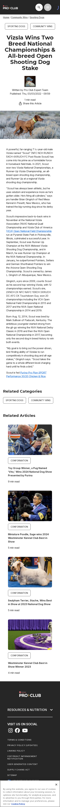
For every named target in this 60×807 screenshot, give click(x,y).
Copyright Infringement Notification (22, 757)
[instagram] (10, 731)
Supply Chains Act (18, 770)
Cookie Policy (18, 804)
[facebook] (17, 731)
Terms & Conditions (19, 740)
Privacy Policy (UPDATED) (22, 745)
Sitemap (12, 775)
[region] (30, 793)
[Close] (56, 784)
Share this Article (32, 103)
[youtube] (25, 731)
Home (6, 17)
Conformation (19, 460)
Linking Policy (16, 751)
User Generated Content (22, 764)
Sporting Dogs (37, 17)
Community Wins (19, 17)
